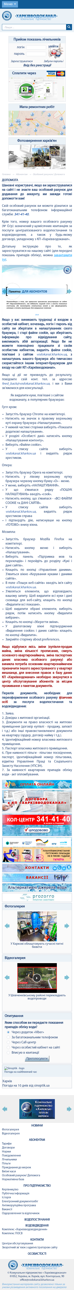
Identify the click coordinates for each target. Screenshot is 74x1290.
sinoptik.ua (42, 1085)
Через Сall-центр (23, 1042)
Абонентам (21, 174)
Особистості (37, 1253)
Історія (6, 1197)
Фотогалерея (15, 906)
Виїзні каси (9, 1171)
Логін (20, 47)
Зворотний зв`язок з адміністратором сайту (29, 1247)
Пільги (6, 1163)
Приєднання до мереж (16, 1167)
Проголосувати (37, 1058)
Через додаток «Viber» (27, 1032)
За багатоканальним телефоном (34, 1037)
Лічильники (9, 1159)
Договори (8, 1147)
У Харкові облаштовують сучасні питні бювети (37, 945)
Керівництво (10, 1189)
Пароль (19, 54)
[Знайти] (69, 27)
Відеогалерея (15, 958)
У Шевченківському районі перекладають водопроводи (37, 997)
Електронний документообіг (20, 1201)
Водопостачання (37, 1219)
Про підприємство (37, 1185)
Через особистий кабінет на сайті (35, 1047)
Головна (6, 174)
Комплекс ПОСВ (12, 1233)
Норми (6, 1151)
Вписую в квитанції (25, 1052)
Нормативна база (13, 1179)
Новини (37, 1125)
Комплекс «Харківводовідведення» (24, 1229)
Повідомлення (11, 1155)
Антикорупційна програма (19, 1205)
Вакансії (7, 1209)
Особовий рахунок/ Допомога (21, 1175)
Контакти (37, 1239)
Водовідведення (37, 1225)
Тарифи (6, 1143)
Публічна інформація (15, 1193)
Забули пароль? (54, 61)
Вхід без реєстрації (37, 65)
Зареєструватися (21, 61)
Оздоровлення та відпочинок (20, 1213)
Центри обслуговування (17, 1243)
